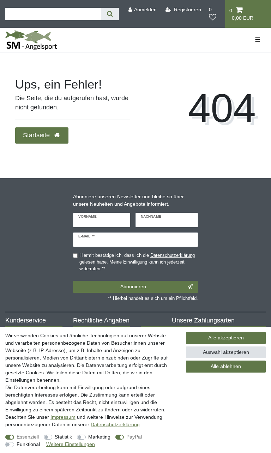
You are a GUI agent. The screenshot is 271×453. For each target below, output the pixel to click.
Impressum (63, 417)
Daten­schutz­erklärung (115, 424)
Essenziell (28, 437)
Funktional (28, 444)
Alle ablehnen (226, 366)
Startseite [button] (37, 135)
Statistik (63, 437)
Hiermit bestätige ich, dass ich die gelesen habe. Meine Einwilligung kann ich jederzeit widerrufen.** (137, 262)
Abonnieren (133, 286)
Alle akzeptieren (226, 337)
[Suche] (110, 14)
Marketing (99, 437)
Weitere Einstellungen (70, 444)
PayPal (134, 437)
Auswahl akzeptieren (226, 352)
